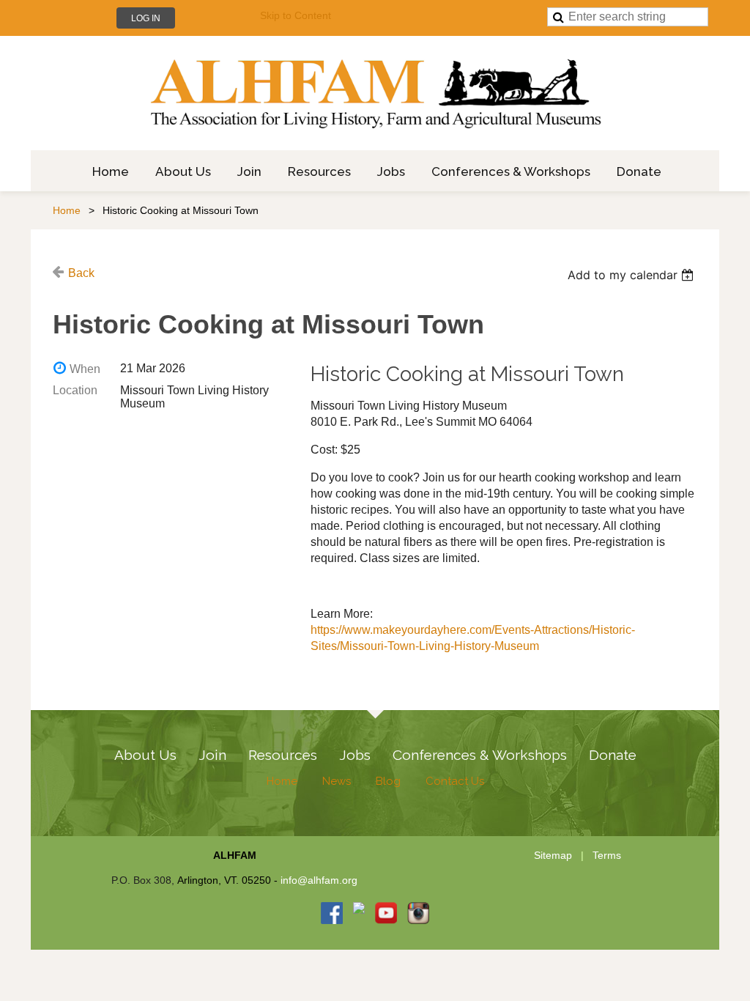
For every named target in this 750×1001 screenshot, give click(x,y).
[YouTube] (386, 913)
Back (81, 273)
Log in (145, 18)
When (85, 369)
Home (67, 210)
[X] (359, 913)
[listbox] (632, 275)
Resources (282, 755)
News (336, 781)
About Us (145, 755)
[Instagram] (418, 913)
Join (212, 755)
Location (75, 390)
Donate (612, 755)
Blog (388, 781)
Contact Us (455, 781)
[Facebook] (332, 913)
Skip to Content (295, 15)
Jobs (355, 755)
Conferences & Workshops (480, 755)
